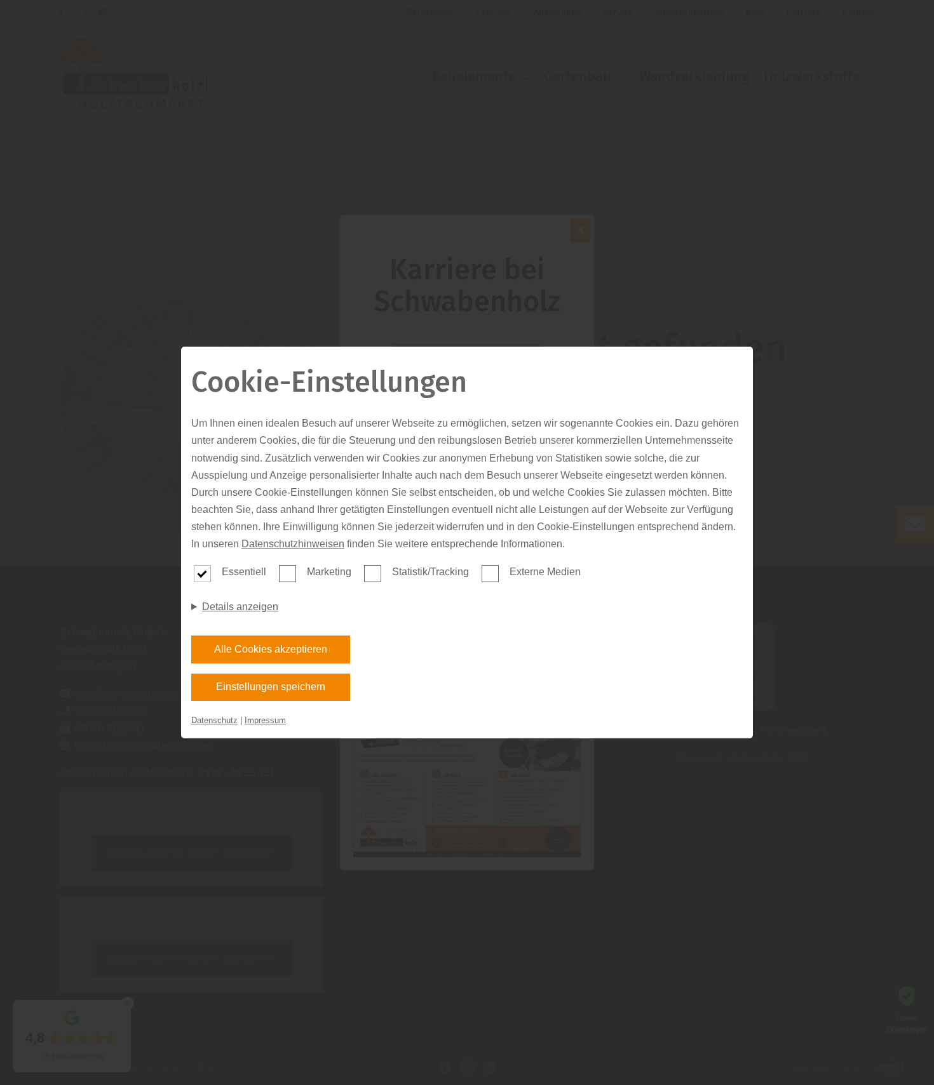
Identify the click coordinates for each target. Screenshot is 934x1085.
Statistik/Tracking (430, 571)
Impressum (265, 720)
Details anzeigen (240, 606)
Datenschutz (214, 720)
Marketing (329, 571)
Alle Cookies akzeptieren (270, 649)
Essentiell (244, 571)
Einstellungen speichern (270, 686)
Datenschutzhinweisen (292, 543)
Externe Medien (545, 571)
